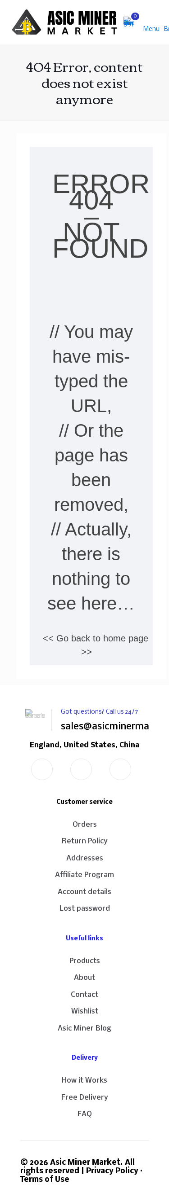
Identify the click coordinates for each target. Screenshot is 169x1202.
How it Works (84, 1080)
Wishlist (84, 1011)
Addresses (84, 858)
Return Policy (85, 841)
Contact (84, 995)
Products (84, 961)
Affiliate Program (84, 875)
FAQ (85, 1114)
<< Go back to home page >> (95, 645)
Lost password (84, 908)
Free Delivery (84, 1097)
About (84, 978)
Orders (85, 825)
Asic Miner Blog (84, 1028)
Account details (84, 892)
